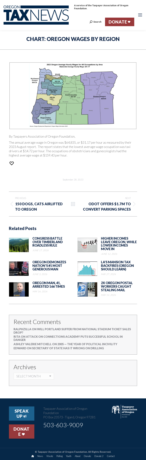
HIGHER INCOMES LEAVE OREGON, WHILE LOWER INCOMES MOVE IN (119, 244)
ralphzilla (22, 329)
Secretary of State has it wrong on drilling (68, 348)
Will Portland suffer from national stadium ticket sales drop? (72, 330)
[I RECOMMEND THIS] (12, 163)
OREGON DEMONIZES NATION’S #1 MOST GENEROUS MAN (49, 265)
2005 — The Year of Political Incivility (87, 344)
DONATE (22, 431)
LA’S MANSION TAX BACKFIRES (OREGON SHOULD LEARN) (117, 265)
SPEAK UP (22, 413)
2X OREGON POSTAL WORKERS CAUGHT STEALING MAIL (117, 286)
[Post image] (19, 245)
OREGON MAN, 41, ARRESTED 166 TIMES (48, 284)
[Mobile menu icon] (140, 15)
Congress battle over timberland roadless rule (47, 242)
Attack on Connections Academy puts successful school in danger (68, 338)
